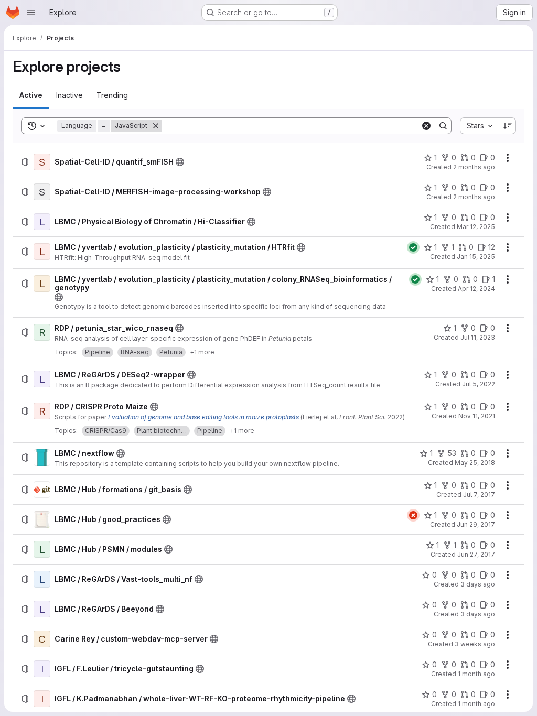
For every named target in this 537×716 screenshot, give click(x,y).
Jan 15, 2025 (476, 257)
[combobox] (479, 125)
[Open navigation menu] (31, 12)
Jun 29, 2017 (476, 524)
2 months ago (474, 167)
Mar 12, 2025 (476, 227)
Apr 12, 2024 (476, 288)
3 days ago (477, 584)
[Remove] (155, 126)
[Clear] (426, 126)
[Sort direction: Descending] (507, 125)
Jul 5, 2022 (478, 384)
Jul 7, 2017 (479, 494)
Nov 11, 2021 (476, 416)
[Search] (443, 125)
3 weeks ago (475, 644)
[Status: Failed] (413, 515)
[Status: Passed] (413, 247)
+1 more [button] (202, 352)
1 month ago (476, 674)
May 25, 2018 (475, 463)
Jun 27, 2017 (476, 554)
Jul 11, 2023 (477, 337)
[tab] (31, 95)
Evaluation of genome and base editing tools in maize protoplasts (203, 417)
